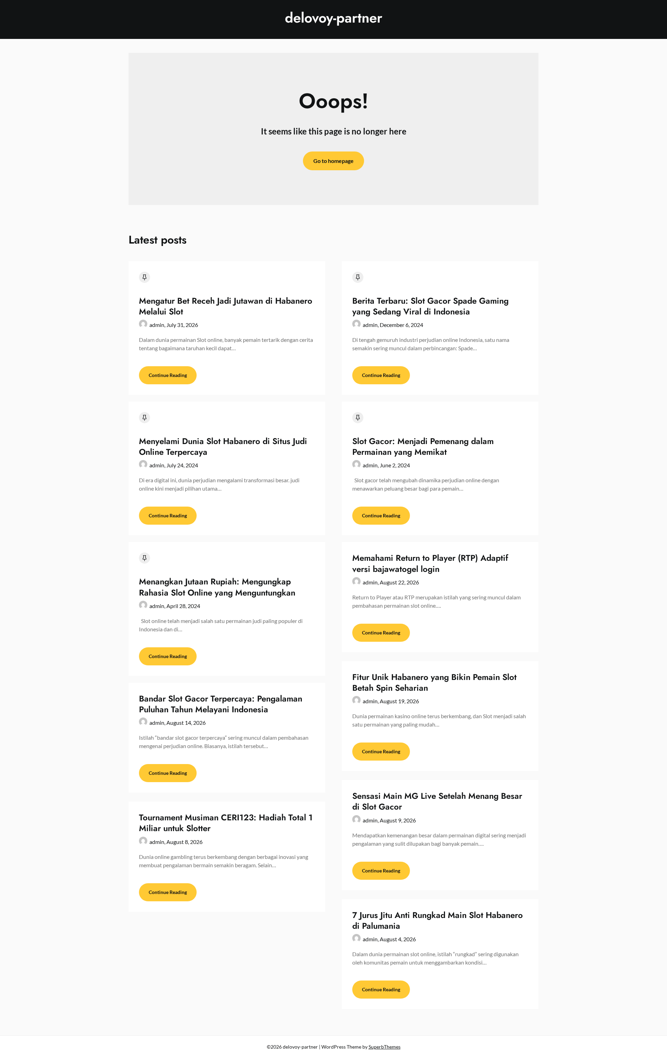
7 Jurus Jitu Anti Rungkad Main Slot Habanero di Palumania (437, 920)
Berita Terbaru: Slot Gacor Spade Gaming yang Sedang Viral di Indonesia (430, 306)
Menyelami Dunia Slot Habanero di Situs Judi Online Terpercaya (223, 446)
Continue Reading (168, 375)
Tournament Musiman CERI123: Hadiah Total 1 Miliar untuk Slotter (226, 822)
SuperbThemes (385, 1047)
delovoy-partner (333, 18)
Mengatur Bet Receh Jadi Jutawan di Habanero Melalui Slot (225, 306)
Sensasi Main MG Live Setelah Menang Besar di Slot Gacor (437, 801)
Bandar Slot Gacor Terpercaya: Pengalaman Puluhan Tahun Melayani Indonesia (220, 703)
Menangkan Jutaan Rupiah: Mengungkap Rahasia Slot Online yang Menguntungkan (217, 586)
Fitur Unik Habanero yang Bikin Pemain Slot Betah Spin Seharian (434, 682)
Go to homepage (333, 160)
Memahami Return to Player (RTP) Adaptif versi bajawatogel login (430, 563)
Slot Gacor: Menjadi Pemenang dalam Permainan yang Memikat (423, 446)
